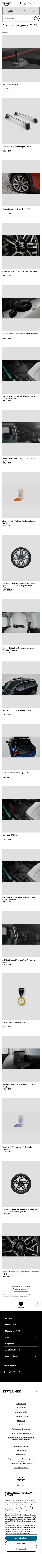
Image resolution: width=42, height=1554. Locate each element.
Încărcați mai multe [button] (21, 1289)
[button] (33, 11)
